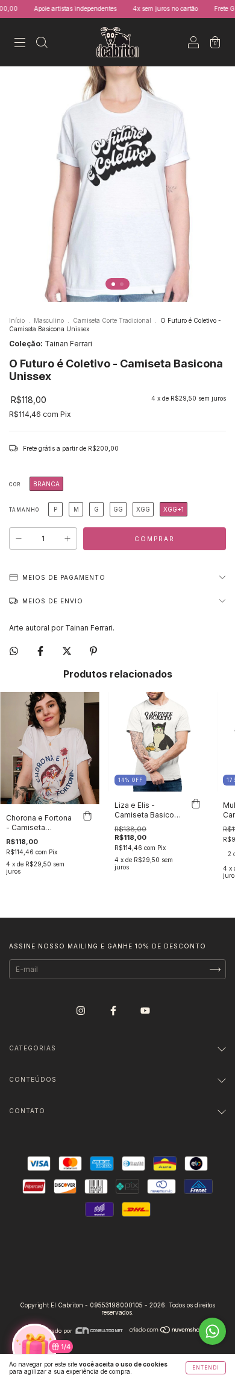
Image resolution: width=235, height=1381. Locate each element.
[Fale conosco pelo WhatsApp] (212, 1331)
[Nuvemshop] (167, 1330)
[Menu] (20, 43)
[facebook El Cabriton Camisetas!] (114, 1010)
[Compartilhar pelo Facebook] (41, 650)
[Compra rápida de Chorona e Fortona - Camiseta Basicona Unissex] (87, 816)
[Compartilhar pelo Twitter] (68, 650)
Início (17, 320)
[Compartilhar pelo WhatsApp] (14, 651)
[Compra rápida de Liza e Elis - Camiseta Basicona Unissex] (196, 804)
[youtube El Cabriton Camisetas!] (145, 1010)
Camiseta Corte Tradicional (112, 320)
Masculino (49, 320)
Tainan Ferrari (68, 343)
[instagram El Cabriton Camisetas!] (81, 1010)
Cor (14, 484)
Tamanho (24, 510)
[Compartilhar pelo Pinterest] (93, 650)
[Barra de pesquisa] (42, 43)
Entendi (205, 1368)
